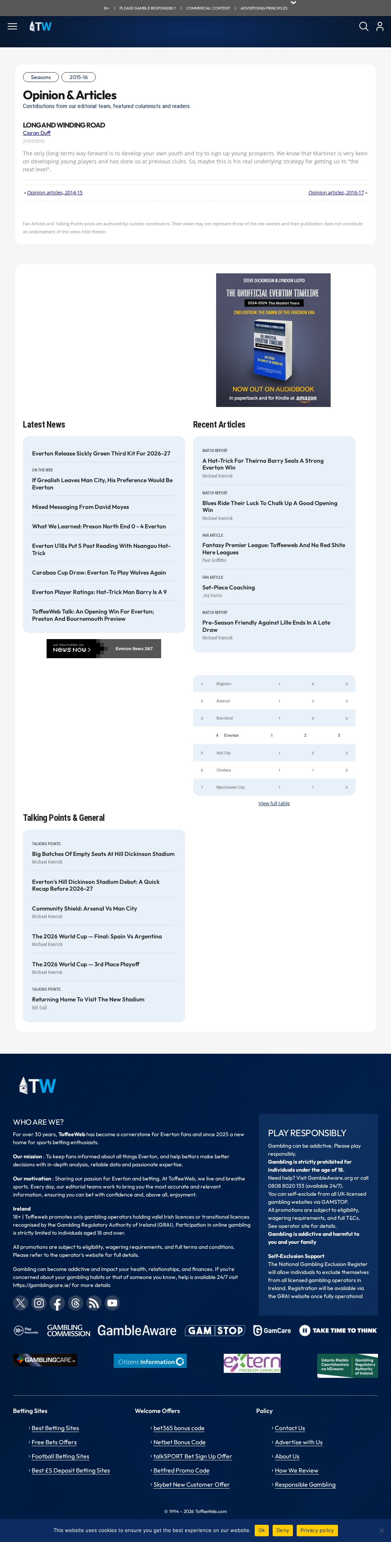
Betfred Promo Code (181, 1470)
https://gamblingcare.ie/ (42, 1285)
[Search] (363, 26)
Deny (282, 1530)
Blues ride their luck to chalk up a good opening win (270, 506)
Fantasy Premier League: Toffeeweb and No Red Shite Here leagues (273, 548)
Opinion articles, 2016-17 (336, 192)
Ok (262, 1530)
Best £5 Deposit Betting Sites (71, 1470)
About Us (287, 1456)
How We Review (296, 1470)
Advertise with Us (299, 1442)
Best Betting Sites (55, 1428)
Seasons (41, 77)
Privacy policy (317, 1530)
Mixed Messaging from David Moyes (80, 507)
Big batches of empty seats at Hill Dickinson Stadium (103, 854)
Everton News (130, 648)
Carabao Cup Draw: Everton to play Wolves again (99, 572)
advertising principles (264, 8)
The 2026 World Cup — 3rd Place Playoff (85, 964)
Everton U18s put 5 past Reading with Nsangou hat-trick (101, 549)
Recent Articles (219, 425)
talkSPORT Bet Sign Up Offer (192, 1456)
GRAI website (293, 1296)
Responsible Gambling (305, 1484)
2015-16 (78, 77)
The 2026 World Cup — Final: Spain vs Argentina (97, 936)
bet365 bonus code (179, 1428)
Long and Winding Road (64, 125)
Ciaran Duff (37, 132)
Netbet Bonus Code (179, 1442)
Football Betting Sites (60, 1456)
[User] (379, 26)
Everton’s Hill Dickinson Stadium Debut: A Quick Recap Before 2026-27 (96, 885)
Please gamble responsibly (148, 8)
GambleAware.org (330, 1177)
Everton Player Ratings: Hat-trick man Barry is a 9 (99, 592)
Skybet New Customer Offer (191, 1484)
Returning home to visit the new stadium (88, 999)
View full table (274, 803)
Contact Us (290, 1428)
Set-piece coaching (228, 587)
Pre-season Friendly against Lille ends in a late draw (266, 626)
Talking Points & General (64, 818)
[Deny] (381, 1530)
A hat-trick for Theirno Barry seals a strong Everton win (263, 464)
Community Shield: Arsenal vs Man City (84, 908)
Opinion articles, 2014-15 (54, 192)
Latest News (44, 425)
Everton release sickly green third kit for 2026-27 (101, 453)
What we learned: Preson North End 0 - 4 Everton (99, 526)
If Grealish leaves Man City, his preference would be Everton (102, 484)
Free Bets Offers (54, 1442)
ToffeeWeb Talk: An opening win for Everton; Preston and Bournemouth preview (93, 615)
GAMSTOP (334, 1201)
